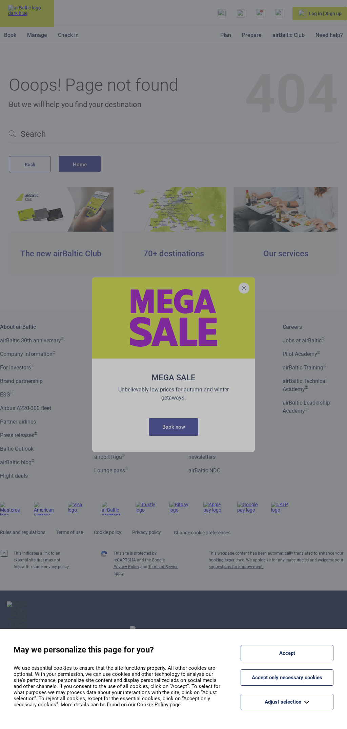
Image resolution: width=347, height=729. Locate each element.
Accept (287, 653)
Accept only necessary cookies (287, 677)
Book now (173, 427)
